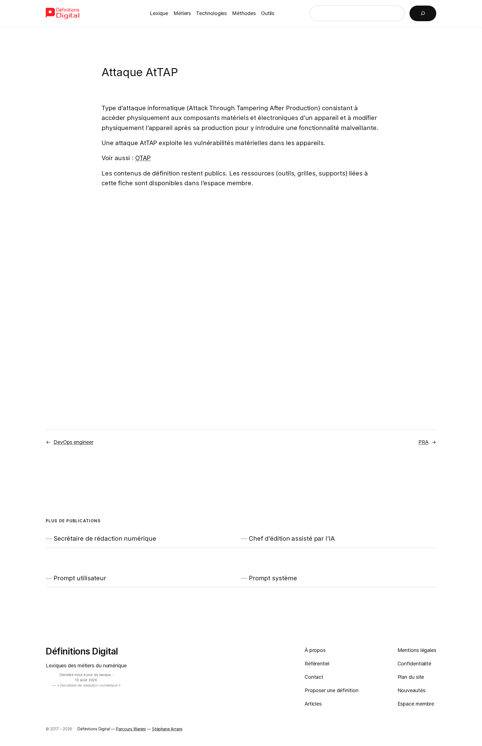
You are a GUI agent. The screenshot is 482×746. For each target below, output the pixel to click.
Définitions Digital (82, 651)
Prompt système (273, 578)
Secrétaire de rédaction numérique (105, 538)
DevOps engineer (73, 442)
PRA (423, 442)
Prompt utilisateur (80, 578)
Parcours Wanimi (131, 728)
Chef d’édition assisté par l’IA (292, 538)
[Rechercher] (422, 13)
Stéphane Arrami (167, 728)
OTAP (143, 158)
